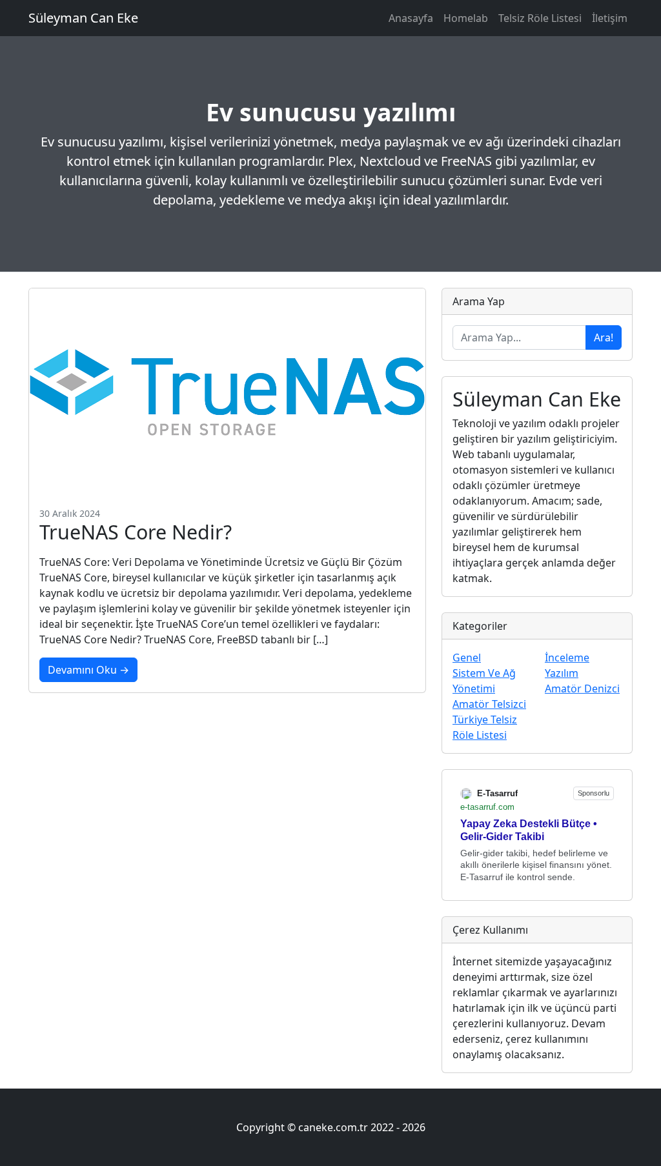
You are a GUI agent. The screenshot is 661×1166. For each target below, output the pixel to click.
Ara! (603, 337)
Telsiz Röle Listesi (540, 18)
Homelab (465, 18)
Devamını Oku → (88, 670)
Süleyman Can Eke (83, 17)
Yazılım (561, 673)
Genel (467, 657)
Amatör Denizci (582, 688)
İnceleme (567, 657)
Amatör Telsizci (489, 704)
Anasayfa (411, 18)
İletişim (609, 18)
